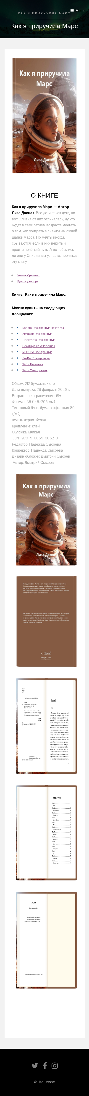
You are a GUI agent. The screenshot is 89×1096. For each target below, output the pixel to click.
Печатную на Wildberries (38, 346)
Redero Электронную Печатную (43, 328)
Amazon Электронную (37, 334)
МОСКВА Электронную (37, 352)
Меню (80, 10)
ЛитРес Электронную (36, 358)
